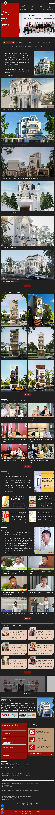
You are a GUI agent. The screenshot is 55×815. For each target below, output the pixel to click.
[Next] (52, 25)
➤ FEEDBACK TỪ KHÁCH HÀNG (11, 625)
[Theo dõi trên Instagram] (23, 804)
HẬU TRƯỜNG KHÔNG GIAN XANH (39, 613)
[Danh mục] (52, 1)
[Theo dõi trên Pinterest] (31, 804)
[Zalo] (2, 805)
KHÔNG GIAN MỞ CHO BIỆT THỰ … (12, 281)
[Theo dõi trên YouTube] (36, 804)
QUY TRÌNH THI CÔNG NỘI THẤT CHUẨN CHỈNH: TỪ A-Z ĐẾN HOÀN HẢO (44, 498)
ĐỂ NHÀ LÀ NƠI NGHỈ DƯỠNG (10, 213)
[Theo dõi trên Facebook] (18, 804)
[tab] (9, 42)
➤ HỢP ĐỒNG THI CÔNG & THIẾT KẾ (13, 401)
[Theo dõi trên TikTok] (27, 804)
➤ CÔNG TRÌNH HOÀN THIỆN (10, 292)
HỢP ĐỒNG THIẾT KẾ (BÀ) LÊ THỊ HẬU (13, 419)
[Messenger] (2, 812)
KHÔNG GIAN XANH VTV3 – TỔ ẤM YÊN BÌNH (41, 592)
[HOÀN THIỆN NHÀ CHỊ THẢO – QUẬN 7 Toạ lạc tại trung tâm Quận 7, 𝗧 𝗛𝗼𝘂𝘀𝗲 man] (14, 310)
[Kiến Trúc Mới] (5, 3)
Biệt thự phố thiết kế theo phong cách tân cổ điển (15, 144)
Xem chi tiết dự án (9, 75)
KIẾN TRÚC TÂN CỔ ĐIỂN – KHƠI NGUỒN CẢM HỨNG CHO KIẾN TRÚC (21, 178)
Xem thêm (27, 286)
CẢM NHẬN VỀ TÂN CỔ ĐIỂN (10, 247)
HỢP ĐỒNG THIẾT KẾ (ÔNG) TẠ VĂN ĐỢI (13, 460)
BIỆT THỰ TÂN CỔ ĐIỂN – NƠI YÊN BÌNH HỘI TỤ (17, 53)
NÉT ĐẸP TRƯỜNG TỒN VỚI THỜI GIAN (13, 109)
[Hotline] (2, 809)
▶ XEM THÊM (40, 688)
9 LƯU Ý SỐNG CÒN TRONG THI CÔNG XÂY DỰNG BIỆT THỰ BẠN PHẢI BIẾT (17, 498)
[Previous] (21, 25)
